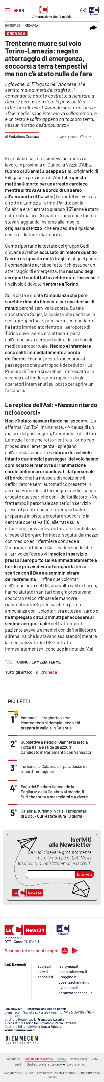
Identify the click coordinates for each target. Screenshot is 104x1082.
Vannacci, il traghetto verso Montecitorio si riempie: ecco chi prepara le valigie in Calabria (50, 722)
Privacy (61, 1059)
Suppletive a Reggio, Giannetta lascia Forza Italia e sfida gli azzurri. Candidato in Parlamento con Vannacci (56, 747)
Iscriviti (84, 874)
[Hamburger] (7, 10)
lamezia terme (46, 661)
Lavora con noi (76, 1064)
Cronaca (31, 25)
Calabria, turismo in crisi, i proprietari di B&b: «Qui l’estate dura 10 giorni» (54, 813)
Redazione (13, 1059)
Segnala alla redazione (38, 1059)
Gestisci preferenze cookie (46, 1064)
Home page (12, 25)
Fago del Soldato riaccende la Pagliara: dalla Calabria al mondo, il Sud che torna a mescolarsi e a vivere (54, 791)
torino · (22, 661)
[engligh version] (16, 10)
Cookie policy (79, 1059)
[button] (93, 28)
